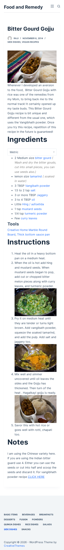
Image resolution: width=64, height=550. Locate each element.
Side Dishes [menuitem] (10, 529)
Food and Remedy (23, 7)
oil (33, 199)
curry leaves (29, 218)
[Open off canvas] (52, 6)
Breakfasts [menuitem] (46, 514)
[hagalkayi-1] (36, 408)
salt (33, 190)
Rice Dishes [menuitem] (31, 524)
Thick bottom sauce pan (33, 234)
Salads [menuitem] (47, 524)
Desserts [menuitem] (9, 519)
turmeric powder (36, 213)
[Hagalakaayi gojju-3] (36, 302)
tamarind (36, 176)
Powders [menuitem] (37, 519)
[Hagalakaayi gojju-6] (36, 357)
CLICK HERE (36, 477)
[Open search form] (58, 6)
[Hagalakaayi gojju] (32, 66)
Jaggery (42, 195)
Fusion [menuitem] (24, 519)
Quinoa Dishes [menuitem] (12, 524)
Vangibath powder (37, 185)
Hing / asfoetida (33, 204)
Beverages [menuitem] (28, 514)
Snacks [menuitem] (26, 529)
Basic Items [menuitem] (11, 514)
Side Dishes (14, 42)
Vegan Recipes (30, 42)
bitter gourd (43, 158)
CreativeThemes (14, 545)
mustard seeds (32, 209)
